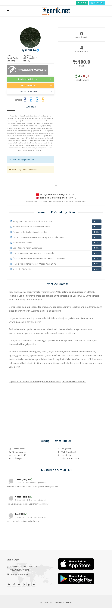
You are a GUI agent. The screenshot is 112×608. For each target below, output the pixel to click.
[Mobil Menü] (8, 11)
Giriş (83, 3)
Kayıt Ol (98, 3)
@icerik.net (19, 574)
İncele (97, 221)
